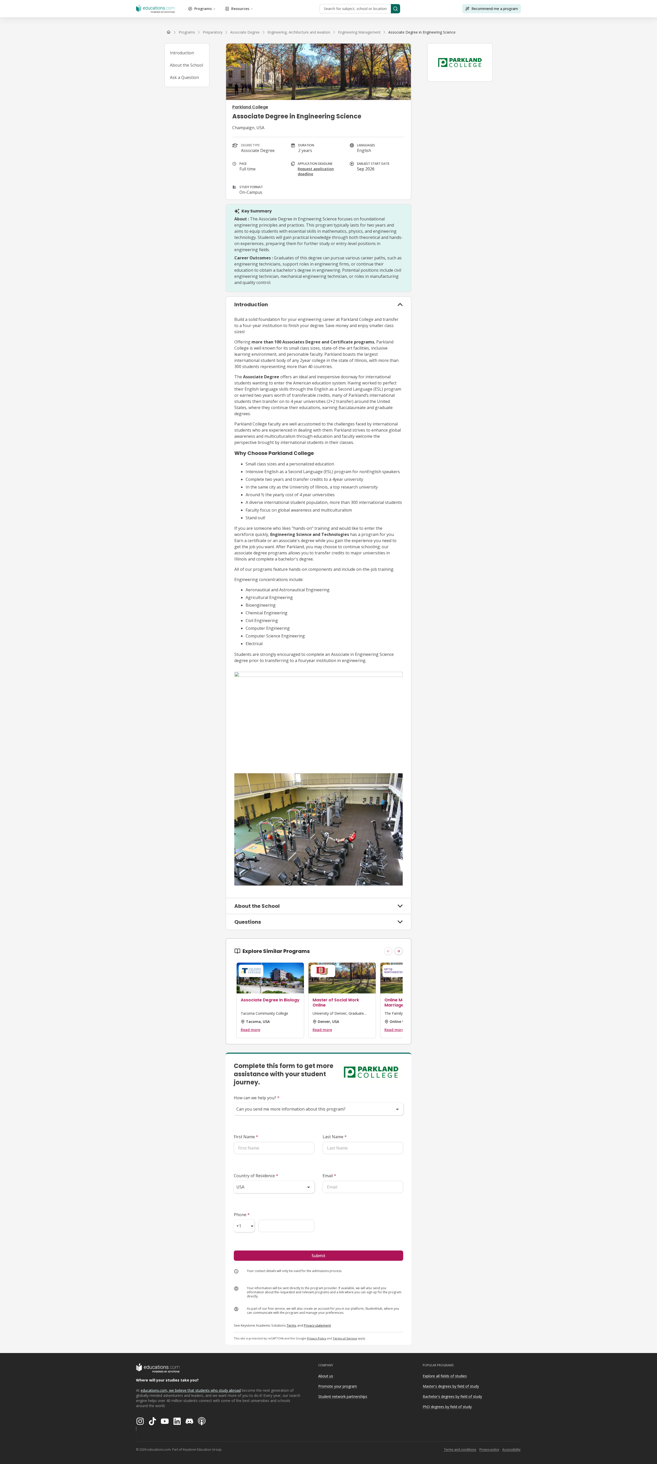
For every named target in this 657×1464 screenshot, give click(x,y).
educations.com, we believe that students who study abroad (191, 1390)
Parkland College (250, 107)
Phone (242, 1214)
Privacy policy (489, 1449)
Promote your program (337, 1386)
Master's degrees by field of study (451, 1386)
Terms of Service (345, 1338)
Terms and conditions (460, 1449)
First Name (246, 1137)
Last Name (335, 1137)
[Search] (395, 8)
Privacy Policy (316, 1338)
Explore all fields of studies (445, 1376)
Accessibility (511, 1449)
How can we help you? (256, 1098)
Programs (203, 8)
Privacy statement (317, 1325)
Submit (318, 1255)
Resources (240, 8)
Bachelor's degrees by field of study (452, 1396)
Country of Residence (256, 1175)
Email (329, 1175)
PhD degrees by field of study (447, 1406)
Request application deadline (316, 171)
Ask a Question (184, 77)
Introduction (182, 53)
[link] (422, 32)
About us (325, 1376)
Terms (291, 1325)
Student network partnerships (342, 1396)
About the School (186, 65)
